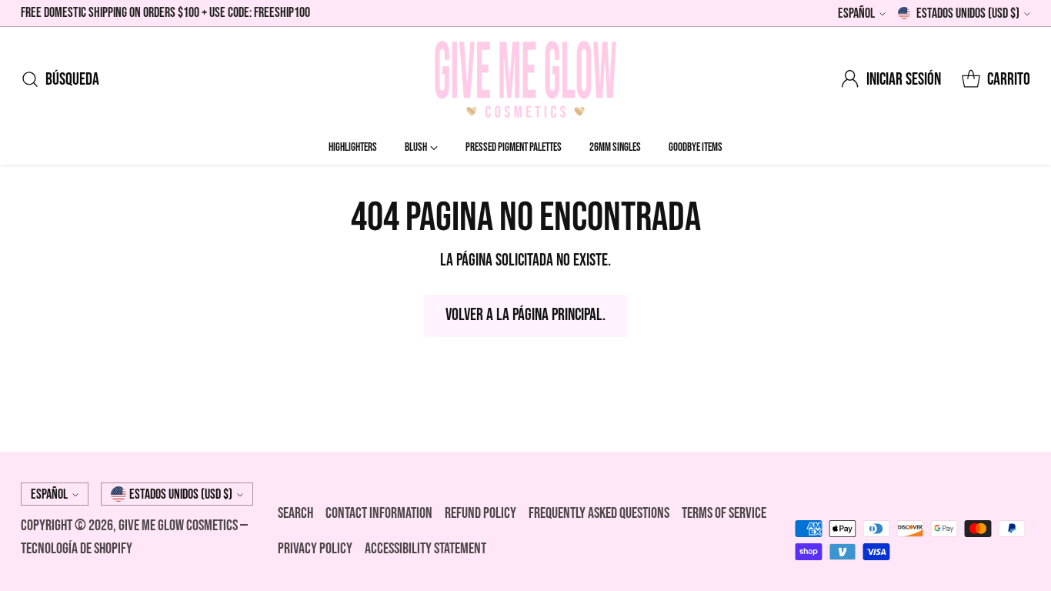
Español (856, 13)
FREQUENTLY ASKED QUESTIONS (599, 513)
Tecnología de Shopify (76, 548)
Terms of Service (724, 513)
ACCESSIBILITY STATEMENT (425, 548)
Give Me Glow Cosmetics (179, 525)
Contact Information (378, 513)
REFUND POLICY (480, 513)
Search (295, 513)
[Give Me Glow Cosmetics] (525, 79)
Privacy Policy (315, 548)
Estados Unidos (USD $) (967, 13)
